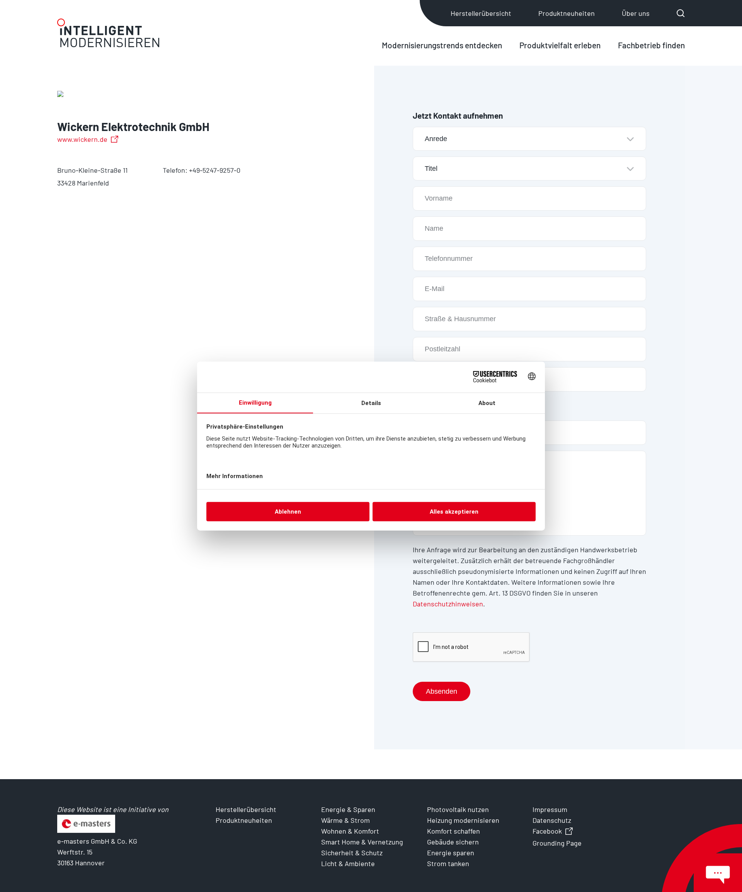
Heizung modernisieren (463, 820)
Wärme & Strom (345, 820)
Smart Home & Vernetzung (362, 842)
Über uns (636, 13)
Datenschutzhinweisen (448, 603)
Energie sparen (450, 852)
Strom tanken (448, 863)
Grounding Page (557, 843)
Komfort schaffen (453, 831)
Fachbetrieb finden (651, 45)
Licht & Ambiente (348, 863)
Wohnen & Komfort (350, 831)
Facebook (547, 831)
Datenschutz (552, 820)
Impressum (550, 809)
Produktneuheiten (566, 13)
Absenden (441, 691)
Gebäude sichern (453, 842)
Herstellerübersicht (481, 13)
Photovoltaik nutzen (458, 809)
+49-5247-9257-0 (214, 170)
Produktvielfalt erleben (560, 45)
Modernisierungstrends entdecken (442, 45)
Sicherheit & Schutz (352, 852)
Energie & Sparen (348, 809)
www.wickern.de (82, 139)
